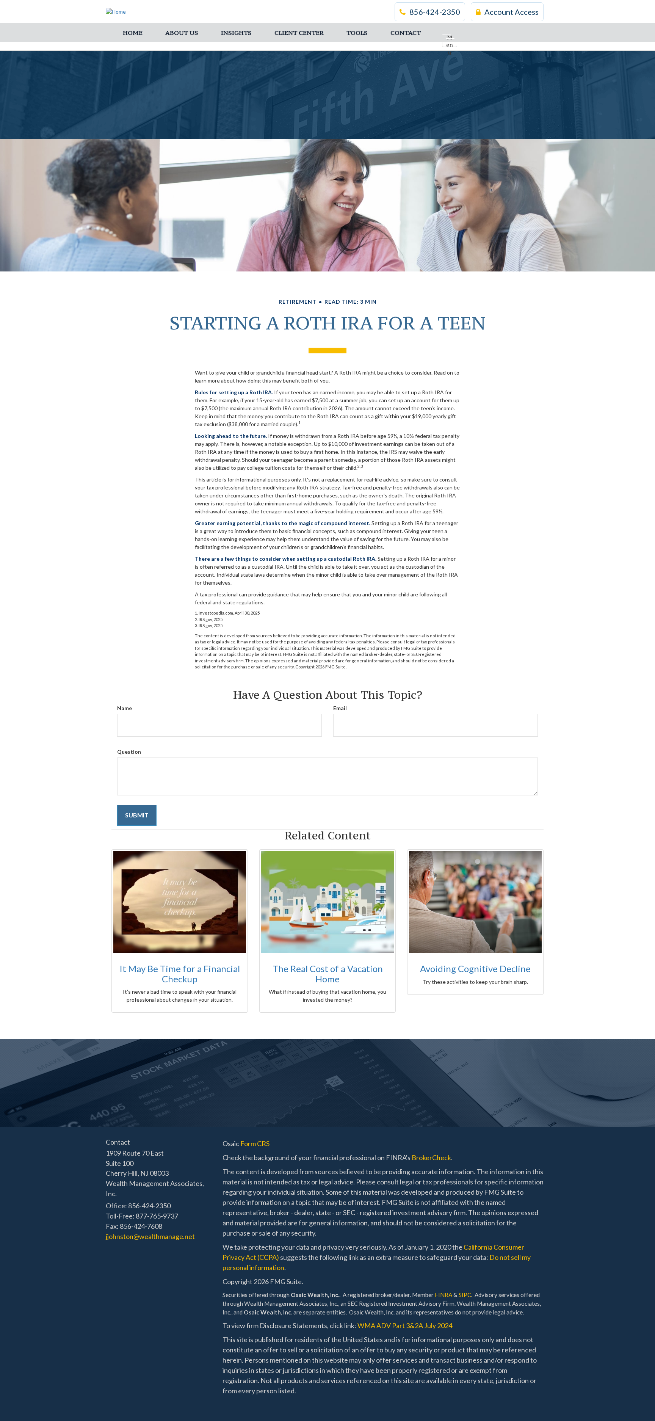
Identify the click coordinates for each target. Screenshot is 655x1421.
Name (124, 708)
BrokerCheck (431, 1157)
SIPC (465, 1294)
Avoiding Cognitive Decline (475, 968)
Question (129, 751)
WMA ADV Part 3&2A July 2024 (404, 1325)
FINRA (443, 1294)
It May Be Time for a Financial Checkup (179, 973)
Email (340, 708)
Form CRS (255, 1143)
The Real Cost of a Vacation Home (328, 973)
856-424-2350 (434, 11)
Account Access (511, 11)
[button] (182, 32)
